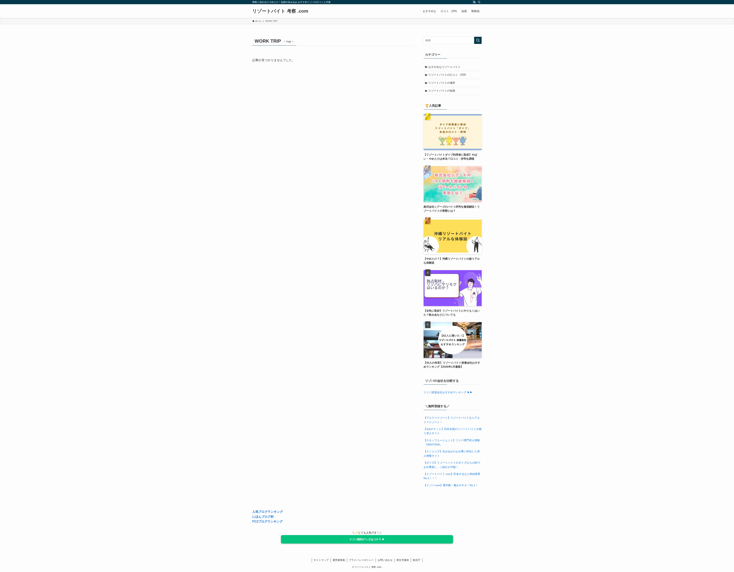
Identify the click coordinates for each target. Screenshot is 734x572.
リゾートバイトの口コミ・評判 (447, 74)
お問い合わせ (385, 560)
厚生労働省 (402, 560)
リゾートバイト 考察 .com (280, 11)
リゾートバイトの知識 (441, 90)
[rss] (474, 2)
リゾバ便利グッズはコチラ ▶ (367, 539)
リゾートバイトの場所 (441, 82)
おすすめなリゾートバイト (444, 66)
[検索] (479, 2)
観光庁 (416, 560)
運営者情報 (339, 560)
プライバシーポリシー (361, 560)
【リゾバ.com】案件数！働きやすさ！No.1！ (451, 485)
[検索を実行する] (478, 40)
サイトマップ (321, 560)
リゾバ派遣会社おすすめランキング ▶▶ (448, 392)
